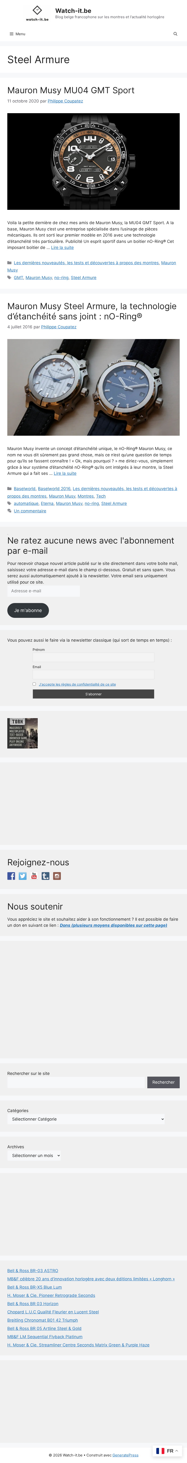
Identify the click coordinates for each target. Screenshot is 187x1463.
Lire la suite (62, 247)
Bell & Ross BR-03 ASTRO (32, 1270)
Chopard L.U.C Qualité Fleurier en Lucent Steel (53, 1312)
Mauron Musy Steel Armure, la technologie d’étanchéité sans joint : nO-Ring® (92, 311)
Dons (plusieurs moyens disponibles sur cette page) (113, 925)
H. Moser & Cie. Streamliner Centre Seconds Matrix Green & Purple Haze (78, 1345)
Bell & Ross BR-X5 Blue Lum (34, 1287)
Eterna (47, 503)
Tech (101, 496)
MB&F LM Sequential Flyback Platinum (45, 1336)
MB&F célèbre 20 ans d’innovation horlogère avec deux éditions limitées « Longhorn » (91, 1278)
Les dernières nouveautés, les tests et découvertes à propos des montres (86, 262)
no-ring (61, 277)
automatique (26, 503)
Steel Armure (83, 277)
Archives (15, 1146)
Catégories (17, 1110)
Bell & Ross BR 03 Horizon (32, 1303)
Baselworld (25, 488)
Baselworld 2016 (54, 488)
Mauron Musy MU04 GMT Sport (71, 90)
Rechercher (163, 1082)
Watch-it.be (73, 10)
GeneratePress (125, 1455)
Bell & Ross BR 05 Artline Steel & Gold (44, 1328)
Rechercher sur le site (28, 1073)
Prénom (39, 649)
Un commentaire (30, 511)
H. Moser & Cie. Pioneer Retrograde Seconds (51, 1295)
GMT (18, 277)
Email (37, 667)
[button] (175, 34)
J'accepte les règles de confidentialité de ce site (77, 684)
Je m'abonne (28, 610)
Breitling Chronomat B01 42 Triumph (42, 1320)
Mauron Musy (39, 277)
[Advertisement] (93, 804)
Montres (86, 496)
